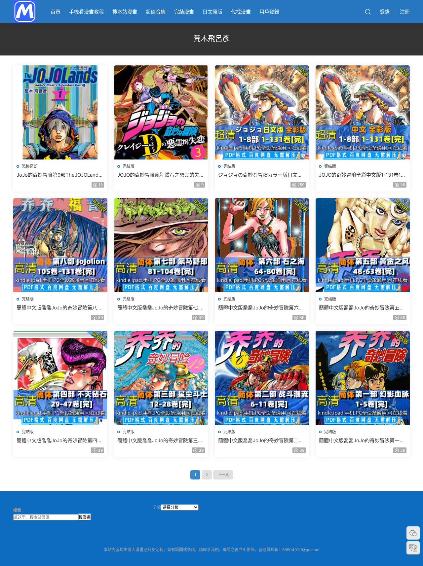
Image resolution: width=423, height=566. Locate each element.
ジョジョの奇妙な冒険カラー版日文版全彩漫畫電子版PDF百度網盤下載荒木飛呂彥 (260, 175)
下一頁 (223, 474)
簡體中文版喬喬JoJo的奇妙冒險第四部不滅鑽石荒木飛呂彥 (59, 440)
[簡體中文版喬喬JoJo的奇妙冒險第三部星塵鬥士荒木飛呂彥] (161, 378)
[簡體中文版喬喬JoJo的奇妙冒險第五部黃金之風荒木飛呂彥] (363, 245)
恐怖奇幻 (30, 166)
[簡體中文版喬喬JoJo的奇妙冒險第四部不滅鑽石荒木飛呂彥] (60, 378)
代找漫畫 (241, 12)
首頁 (55, 12)
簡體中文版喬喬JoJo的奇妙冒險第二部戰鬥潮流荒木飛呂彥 (261, 440)
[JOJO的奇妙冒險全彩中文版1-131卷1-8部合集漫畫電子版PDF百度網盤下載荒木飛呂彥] (363, 112)
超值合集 (156, 12)
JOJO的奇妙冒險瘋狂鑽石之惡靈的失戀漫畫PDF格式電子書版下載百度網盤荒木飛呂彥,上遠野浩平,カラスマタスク (160, 175)
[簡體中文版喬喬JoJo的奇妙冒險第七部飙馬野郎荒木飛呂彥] (161, 245)
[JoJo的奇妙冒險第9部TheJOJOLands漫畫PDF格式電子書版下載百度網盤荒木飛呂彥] (60, 112)
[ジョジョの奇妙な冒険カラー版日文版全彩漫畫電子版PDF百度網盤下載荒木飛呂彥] (262, 112)
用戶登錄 (269, 12)
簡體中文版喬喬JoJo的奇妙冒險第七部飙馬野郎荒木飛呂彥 (160, 307)
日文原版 (212, 12)
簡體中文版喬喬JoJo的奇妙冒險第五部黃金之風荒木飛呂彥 (361, 307)
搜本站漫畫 (124, 12)
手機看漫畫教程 (86, 12)
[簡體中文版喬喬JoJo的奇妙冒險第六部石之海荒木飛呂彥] (262, 245)
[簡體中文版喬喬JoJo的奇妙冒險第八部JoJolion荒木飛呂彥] (60, 245)
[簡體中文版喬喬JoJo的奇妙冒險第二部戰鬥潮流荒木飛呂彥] (262, 378)
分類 (157, 507)
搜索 (17, 510)
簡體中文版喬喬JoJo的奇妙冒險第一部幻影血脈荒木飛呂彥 (361, 440)
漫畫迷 (24, 11)
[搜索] (368, 11)
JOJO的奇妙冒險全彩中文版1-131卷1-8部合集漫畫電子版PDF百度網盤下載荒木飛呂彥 (362, 175)
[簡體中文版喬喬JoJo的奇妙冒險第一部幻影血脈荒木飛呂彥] (363, 378)
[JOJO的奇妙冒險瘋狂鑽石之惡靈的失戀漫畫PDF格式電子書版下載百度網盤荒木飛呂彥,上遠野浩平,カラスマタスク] (161, 112)
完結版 (129, 166)
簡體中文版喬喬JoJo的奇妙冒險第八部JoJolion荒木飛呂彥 (59, 307)
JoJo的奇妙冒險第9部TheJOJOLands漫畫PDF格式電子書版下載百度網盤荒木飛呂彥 (59, 175)
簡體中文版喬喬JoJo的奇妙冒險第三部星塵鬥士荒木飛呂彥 (160, 440)
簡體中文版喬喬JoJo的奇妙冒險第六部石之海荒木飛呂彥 (261, 307)
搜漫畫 (85, 517)
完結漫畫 (184, 12)
